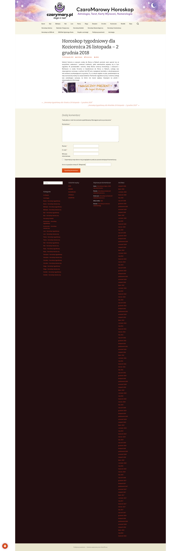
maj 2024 (120, 256)
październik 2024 (123, 241)
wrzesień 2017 (122, 489)
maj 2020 (120, 396)
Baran (43, 24)
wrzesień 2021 (122, 349)
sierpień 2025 (122, 212)
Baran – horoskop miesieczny (51, 204)
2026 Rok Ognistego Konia (65, 32)
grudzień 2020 (122, 375)
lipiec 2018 (121, 460)
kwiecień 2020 (122, 399)
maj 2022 (120, 326)
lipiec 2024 (121, 250)
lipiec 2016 (121, 530)
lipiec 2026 (121, 189)
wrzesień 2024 (122, 244)
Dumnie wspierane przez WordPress (97, 547)
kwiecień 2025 (122, 224)
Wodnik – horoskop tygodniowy (52, 272)
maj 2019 (120, 431)
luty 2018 (120, 474)
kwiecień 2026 (122, 195)
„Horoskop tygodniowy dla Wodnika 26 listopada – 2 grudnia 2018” (114, 105)
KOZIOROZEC (72, 192)
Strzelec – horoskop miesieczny (52, 263)
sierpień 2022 (122, 317)
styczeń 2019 (122, 442)
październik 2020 (123, 381)
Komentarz (66, 124)
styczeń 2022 (122, 337)
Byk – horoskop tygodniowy (51, 212)
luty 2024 (120, 265)
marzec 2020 (121, 402)
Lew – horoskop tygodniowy (51, 231)
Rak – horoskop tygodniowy (51, 243)
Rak (65, 24)
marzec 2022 (121, 332)
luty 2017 (120, 509)
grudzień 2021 (122, 340)
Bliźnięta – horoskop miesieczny (52, 210)
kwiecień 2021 (122, 364)
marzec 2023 (121, 297)
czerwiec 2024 (122, 253)
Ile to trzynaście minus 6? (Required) (73, 164)
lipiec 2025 (121, 215)
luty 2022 (120, 335)
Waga (86, 24)
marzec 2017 (121, 507)
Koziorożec (113, 24)
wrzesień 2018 (122, 454)
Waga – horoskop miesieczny (51, 269)
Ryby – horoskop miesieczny (51, 251)
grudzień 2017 (122, 480)
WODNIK (70, 189)
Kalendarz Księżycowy (62, 28)
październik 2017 (123, 486)
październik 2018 (123, 451)
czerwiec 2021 (122, 358)
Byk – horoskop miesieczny (51, 215)
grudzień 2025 (122, 203)
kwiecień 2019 (122, 434)
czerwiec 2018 (122, 463)
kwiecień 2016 (122, 536)
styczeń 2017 (122, 512)
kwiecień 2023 (122, 294)
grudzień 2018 (122, 445)
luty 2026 (120, 198)
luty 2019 (120, 440)
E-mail (64, 150)
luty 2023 (120, 300)
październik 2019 (123, 416)
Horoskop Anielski (78, 28)
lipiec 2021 (121, 355)
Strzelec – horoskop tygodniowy (52, 260)
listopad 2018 (122, 448)
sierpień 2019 (122, 422)
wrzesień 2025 (122, 209)
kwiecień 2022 (122, 329)
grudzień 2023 (122, 270)
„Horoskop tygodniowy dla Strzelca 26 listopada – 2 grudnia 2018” (66, 102)
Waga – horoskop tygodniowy (51, 266)
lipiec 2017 (121, 495)
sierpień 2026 (122, 186)
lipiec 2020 (121, 390)
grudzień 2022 (122, 305)
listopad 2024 (122, 238)
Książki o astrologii (82, 32)
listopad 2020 (122, 378)
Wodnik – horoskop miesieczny (52, 275)
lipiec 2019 (121, 425)
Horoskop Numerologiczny (95, 28)
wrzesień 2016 (122, 524)
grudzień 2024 (122, 235)
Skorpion (94, 24)
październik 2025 (123, 206)
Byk (50, 24)
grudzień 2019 (122, 410)
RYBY (69, 186)
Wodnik (123, 24)
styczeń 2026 (122, 201)
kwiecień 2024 (122, 259)
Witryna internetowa (66, 155)
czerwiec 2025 (122, 218)
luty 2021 (120, 370)
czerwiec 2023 (122, 288)
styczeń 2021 (122, 372)
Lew (72, 24)
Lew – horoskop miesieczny (51, 234)
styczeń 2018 (122, 477)
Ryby (130, 24)
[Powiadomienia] (5, 546)
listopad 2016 (122, 518)
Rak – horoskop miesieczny (51, 246)
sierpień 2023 (122, 282)
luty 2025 (120, 230)
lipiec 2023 (121, 285)
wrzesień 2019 (122, 419)
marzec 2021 (121, 367)
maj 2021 (120, 361)
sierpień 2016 (122, 527)
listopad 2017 (122, 483)
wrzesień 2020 (122, 384)
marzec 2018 (121, 472)
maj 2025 (120, 221)
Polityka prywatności (98, 32)
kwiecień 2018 (122, 469)
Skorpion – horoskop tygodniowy (52, 254)
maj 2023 (120, 291)
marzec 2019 (121, 437)
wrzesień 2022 (122, 314)
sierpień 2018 (122, 457)
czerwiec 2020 (122, 393)
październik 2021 (123, 346)
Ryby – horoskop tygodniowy (51, 248)
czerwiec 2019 (122, 428)
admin (97, 57)
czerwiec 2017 (122, 498)
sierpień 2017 (122, 492)
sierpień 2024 (122, 247)
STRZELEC (71, 195)
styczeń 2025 (122, 233)
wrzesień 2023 (122, 279)
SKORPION (71, 198)
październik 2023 (123, 276)
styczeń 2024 (122, 268)
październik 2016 (123, 521)
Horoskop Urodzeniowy (114, 28)
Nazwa (64, 146)
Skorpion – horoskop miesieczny (52, 257)
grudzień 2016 (122, 515)
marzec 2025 (121, 227)
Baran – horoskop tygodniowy (51, 201)
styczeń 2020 (122, 407)
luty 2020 (120, 405)
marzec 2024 (121, 262)
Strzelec (103, 24)
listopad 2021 (122, 343)
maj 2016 (120, 533)
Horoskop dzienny (46, 28)
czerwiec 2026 (122, 192)
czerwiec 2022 (122, 323)
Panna (79, 24)
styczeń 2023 (122, 303)
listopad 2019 (122, 413)
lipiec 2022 (121, 320)
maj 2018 (120, 466)
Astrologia (111, 32)
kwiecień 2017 (122, 504)
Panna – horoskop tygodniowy (51, 237)
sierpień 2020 (122, 387)
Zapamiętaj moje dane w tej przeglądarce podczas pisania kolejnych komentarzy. (90, 160)
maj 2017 (120, 501)
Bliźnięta (57, 24)
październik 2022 (123, 311)
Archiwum (79, 57)
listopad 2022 (122, 308)
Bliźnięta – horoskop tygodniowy (52, 207)
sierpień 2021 (122, 352)
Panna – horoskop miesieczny (51, 240)
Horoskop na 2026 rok (47, 32)
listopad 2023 (122, 273)
